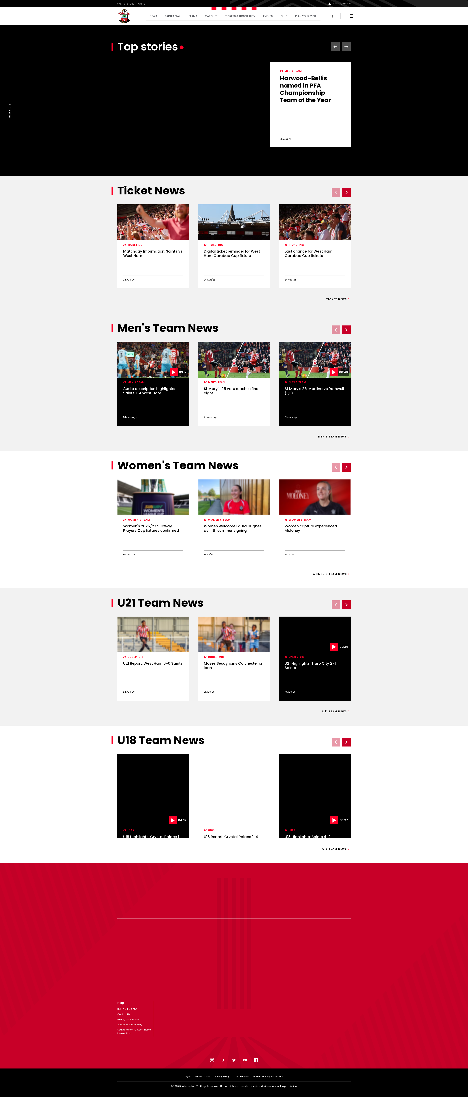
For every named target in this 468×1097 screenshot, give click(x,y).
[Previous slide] (336, 192)
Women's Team (138, 520)
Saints (121, 3)
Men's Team (293, 71)
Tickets (140, 3)
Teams (192, 16)
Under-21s (135, 657)
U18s (130, 794)
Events (268, 16)
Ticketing (135, 245)
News (153, 16)
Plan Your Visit (305, 16)
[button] (9, 121)
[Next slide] (346, 192)
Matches (211, 16)
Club (284, 16)
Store (130, 3)
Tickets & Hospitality (240, 16)
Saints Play (172, 16)
